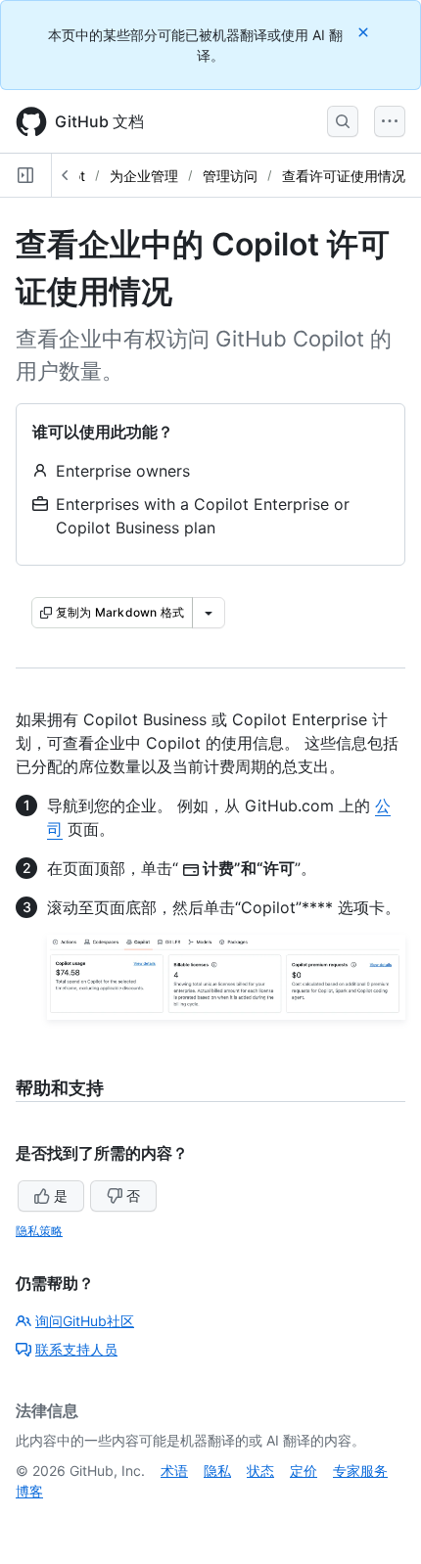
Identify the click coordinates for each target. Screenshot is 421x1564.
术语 (174, 1470)
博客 (29, 1491)
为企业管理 (144, 175)
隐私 (217, 1470)
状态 (260, 1470)
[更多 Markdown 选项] (208, 612)
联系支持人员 (76, 1349)
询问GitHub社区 (84, 1320)
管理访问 (230, 175)
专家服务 (360, 1470)
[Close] (365, 32)
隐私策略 (39, 1230)
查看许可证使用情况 (343, 175)
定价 (303, 1470)
